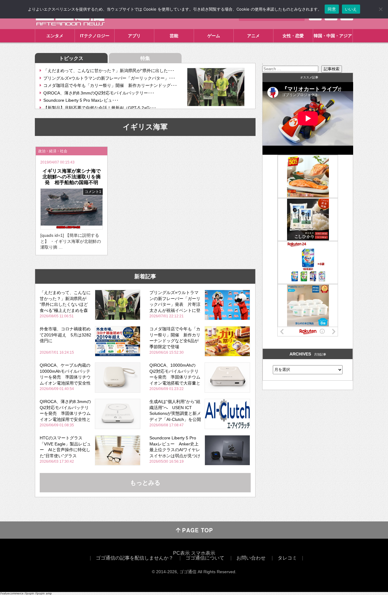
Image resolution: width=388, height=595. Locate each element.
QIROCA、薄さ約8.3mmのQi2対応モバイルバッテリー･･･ (98, 93)
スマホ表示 (203, 553)
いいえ (351, 9)
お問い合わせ (251, 557)
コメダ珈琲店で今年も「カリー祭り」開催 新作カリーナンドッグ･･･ (110, 85)
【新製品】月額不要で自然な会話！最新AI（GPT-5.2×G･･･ (99, 107)
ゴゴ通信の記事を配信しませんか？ (134, 557)
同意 (332, 9)
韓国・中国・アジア (333, 35)
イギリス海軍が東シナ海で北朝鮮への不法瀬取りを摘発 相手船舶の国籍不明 (71, 176)
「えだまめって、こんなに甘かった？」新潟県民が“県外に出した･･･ (108, 70)
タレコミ (287, 557)
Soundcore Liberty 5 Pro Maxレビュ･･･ (81, 100)
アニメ (253, 35)
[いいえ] (380, 9)
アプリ (134, 35)
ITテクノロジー (94, 35)
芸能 (174, 35)
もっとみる (145, 482)
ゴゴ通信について (205, 557)
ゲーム (213, 35)
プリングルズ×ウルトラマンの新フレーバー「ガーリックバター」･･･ (109, 78)
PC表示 (181, 553)
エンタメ (54, 35)
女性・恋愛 (293, 35)
